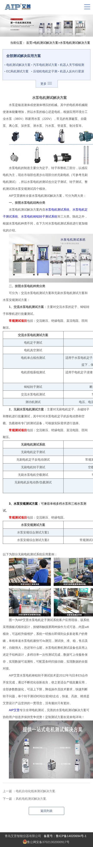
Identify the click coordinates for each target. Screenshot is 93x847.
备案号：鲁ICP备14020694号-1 (65, 836)
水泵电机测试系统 (57, 209)
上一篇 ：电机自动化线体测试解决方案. (29, 791)
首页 (29, 42)
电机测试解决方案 (46, 42)
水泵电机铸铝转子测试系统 (39, 216)
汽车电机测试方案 (45, 65)
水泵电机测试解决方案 (75, 42)
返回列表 (46, 811)
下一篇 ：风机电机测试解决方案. (25, 798)
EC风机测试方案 (17, 71)
